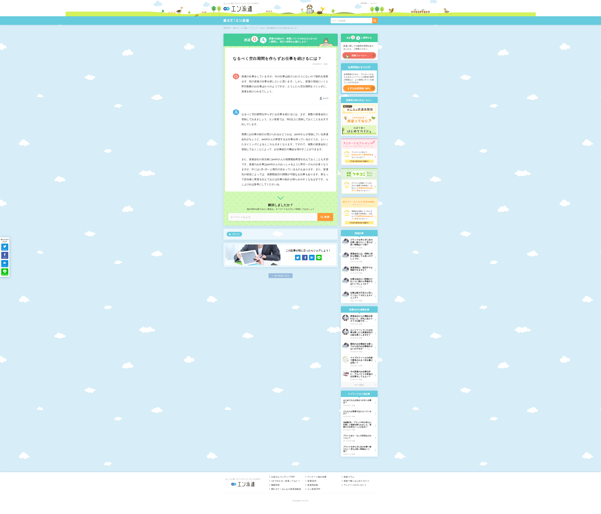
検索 (327, 217)
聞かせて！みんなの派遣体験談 (286, 488)
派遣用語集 (312, 484)
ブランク (236, 234)
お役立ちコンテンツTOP (283, 476)
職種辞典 (275, 484)
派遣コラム (349, 476)
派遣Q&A (311, 480)
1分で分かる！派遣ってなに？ (285, 480)
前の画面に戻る (281, 275)
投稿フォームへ (359, 55)
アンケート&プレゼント (355, 484)
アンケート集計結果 (317, 476)
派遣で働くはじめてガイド (356, 480)
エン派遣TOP (313, 488)
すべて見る (359, 384)
